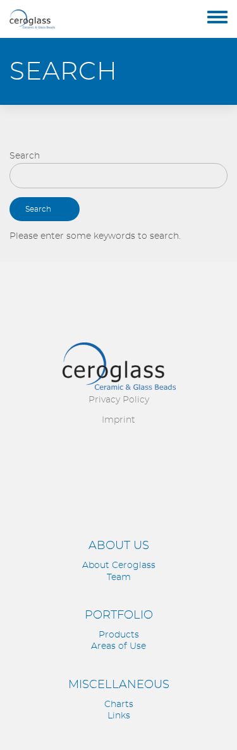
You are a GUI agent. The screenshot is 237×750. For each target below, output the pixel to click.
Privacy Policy (118, 400)
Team (119, 577)
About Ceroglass (118, 565)
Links (118, 715)
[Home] (32, 19)
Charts (118, 704)
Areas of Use (118, 646)
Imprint (118, 420)
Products (119, 635)
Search (24, 156)
